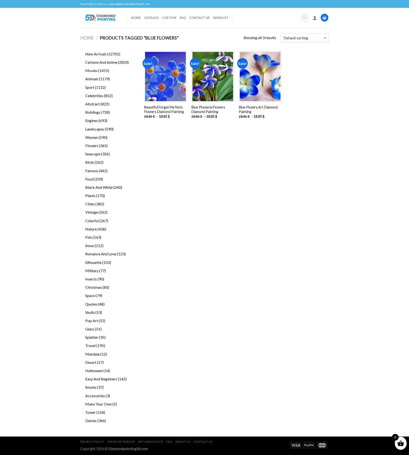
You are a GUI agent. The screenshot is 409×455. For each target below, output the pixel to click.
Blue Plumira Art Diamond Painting (258, 109)
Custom (169, 18)
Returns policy (150, 441)
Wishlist (220, 18)
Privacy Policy (92, 441)
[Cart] (324, 18)
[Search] (305, 18)
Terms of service (121, 441)
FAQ (183, 18)
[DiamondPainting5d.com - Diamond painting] (100, 17)
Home (136, 18)
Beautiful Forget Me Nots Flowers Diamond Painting (164, 109)
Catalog (151, 18)
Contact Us (199, 18)
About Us (182, 441)
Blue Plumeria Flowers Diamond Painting (208, 109)
